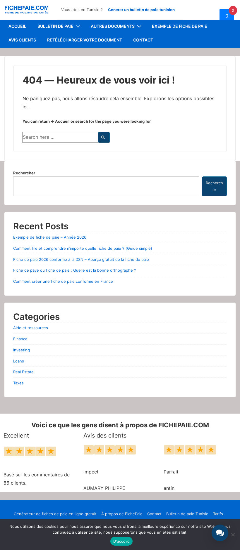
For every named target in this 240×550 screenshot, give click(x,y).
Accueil (17, 26)
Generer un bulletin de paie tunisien (141, 9)
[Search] (104, 137)
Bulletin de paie (55, 26)
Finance (20, 338)
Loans (18, 361)
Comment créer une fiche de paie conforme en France (63, 281)
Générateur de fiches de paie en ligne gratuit (55, 513)
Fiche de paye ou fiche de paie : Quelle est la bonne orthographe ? (74, 270)
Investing (21, 350)
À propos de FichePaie (122, 513)
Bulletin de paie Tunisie (187, 513)
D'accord (121, 541)
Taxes (18, 383)
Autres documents (113, 26)
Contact (143, 39)
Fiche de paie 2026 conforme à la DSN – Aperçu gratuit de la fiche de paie (81, 259)
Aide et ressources (30, 327)
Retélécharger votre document (84, 39)
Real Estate (23, 371)
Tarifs (218, 513)
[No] (233, 534)
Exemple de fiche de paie (179, 26)
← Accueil (60, 121)
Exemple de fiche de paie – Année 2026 (49, 237)
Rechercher (24, 173)
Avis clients (22, 39)
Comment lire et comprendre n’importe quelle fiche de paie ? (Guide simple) (82, 248)
